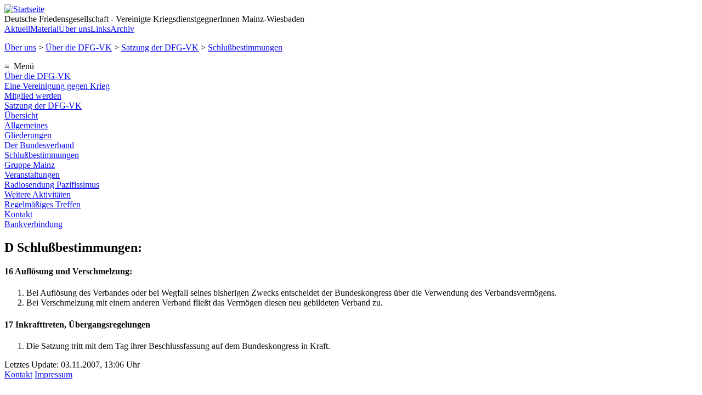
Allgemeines (26, 125)
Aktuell (17, 28)
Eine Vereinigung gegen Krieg (57, 86)
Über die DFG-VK (79, 47)
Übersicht (21, 115)
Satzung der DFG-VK (160, 47)
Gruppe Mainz (29, 165)
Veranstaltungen (32, 174)
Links (100, 28)
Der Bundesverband (39, 145)
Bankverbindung (33, 224)
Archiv (122, 28)
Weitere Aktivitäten (37, 194)
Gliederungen (28, 135)
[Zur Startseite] (24, 9)
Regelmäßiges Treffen (42, 204)
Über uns (74, 28)
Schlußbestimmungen (245, 47)
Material (44, 28)
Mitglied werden (32, 95)
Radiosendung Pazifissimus (51, 184)
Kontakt (18, 214)
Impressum (53, 374)
